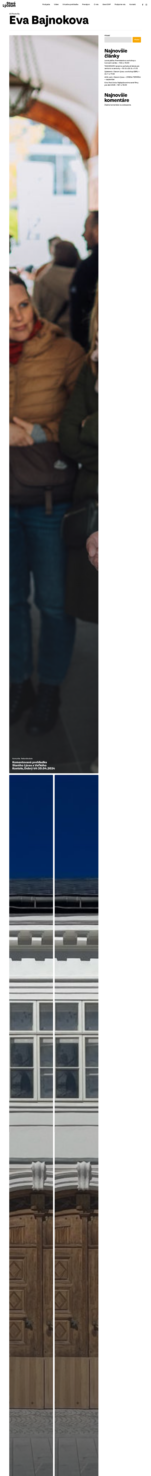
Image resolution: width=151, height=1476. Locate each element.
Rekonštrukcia (26, 759)
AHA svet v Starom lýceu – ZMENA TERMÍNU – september (122, 78)
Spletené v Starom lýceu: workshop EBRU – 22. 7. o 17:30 (122, 73)
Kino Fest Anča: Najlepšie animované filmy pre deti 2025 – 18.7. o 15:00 (121, 84)
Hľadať (107, 36)
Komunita (16, 759)
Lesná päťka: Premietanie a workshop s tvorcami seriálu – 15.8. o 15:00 (120, 62)
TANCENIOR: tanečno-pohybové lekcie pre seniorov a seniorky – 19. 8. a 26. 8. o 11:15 (121, 67)
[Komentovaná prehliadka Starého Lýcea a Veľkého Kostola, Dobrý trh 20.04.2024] (53, 404)
